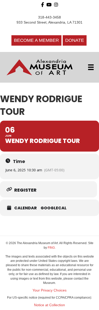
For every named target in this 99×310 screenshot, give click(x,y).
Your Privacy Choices (49, 290)
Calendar (25, 208)
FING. (52, 247)
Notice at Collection (49, 305)
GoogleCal (54, 208)
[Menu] (90, 67)
